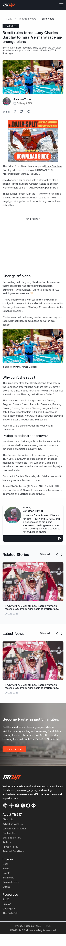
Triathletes (8, 877)
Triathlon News (27, 18)
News (6, 868)
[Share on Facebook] (15, 111)
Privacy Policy (10, 846)
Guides (6, 886)
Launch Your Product (14, 828)
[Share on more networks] (28, 111)
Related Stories (16, 554)
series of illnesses (46, 458)
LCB (15, 425)
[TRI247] (9, 5)
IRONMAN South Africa (16, 458)
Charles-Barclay (41, 282)
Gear (5, 863)
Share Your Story (12, 837)
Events (6, 873)
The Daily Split (10, 913)
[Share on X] (21, 111)
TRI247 (8, 18)
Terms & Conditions (13, 851)
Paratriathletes (10, 882)
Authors (7, 842)
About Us (8, 819)
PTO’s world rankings (48, 193)
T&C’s (47, 925)
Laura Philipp (33, 448)
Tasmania (8, 493)
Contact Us (9, 833)
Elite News (48, 18)
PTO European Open (38, 187)
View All (45, 554)
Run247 (7, 904)
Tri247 (6, 899)
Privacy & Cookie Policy (28, 925)
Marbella (24, 493)
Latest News (13, 633)
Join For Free (14, 749)
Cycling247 (9, 908)
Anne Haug (17, 183)
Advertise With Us (13, 824)
